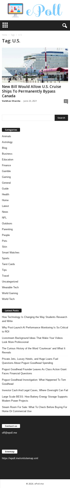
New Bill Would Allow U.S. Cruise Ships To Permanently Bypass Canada (31, 91)
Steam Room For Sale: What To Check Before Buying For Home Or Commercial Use (34, 409)
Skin (4, 246)
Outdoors (7, 223)
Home (4, 35)
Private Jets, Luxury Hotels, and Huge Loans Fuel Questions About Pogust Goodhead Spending (30, 360)
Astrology (7, 142)
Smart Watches (10, 252)
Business (7, 153)
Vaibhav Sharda (11, 100)
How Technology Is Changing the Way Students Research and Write (34, 319)
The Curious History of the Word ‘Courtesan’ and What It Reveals (33, 350)
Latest (5, 206)
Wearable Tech (10, 287)
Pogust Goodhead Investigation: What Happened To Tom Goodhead (34, 381)
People (6, 235)
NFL (4, 217)
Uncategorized (10, 281)
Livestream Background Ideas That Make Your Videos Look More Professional (32, 340)
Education (7, 159)
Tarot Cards (8, 264)
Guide (5, 188)
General (6, 182)
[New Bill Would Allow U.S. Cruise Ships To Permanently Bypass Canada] (35, 65)
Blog (4, 147)
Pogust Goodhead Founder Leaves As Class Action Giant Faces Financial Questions (34, 371)
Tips (4, 270)
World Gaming (10, 293)
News (5, 211)
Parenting (7, 229)
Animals (6, 136)
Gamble (6, 171)
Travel (5, 275)
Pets (4, 240)
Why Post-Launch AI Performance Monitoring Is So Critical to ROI (35, 329)
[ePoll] (35, 10)
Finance (6, 165)
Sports (5, 258)
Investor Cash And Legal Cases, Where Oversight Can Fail (35, 390)
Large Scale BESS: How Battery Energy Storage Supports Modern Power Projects (35, 398)
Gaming (6, 177)
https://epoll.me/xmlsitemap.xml (20, 458)
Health (5, 194)
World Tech (8, 299)
